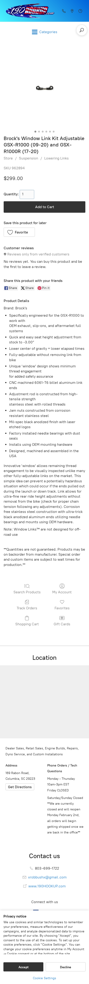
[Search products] (81, 30)
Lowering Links (56, 158)
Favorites (62, 608)
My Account (62, 592)
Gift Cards (62, 624)
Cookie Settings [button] (44, 978)
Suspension (28, 158)
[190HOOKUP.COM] (29, 10)
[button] (19, 232)
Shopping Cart (27, 624)
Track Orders (27, 608)
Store (8, 158)
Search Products (27, 592)
